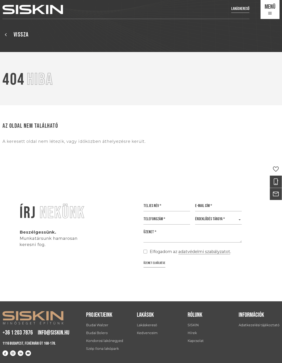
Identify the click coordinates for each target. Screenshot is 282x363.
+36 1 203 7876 (17, 332)
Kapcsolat (196, 341)
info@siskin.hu (53, 332)
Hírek (192, 333)
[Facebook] (5, 353)
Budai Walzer (97, 325)
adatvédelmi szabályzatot (204, 251)
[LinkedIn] (20, 353)
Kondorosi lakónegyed (104, 341)
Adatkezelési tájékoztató (259, 325)
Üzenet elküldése (154, 263)
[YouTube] (28, 353)
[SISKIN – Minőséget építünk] (32, 9)
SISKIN (193, 325)
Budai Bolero (97, 333)
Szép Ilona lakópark (102, 349)
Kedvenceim (147, 333)
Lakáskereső (240, 8)
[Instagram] (13, 353)
